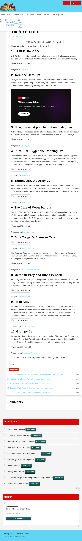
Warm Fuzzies (18, 15)
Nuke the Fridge (28, 326)
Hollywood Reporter (29, 353)
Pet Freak (17, 37)
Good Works (30, 15)
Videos (46, 15)
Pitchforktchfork (28, 248)
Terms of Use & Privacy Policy (14, 537)
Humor (9, 15)
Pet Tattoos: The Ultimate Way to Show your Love (26, 379)
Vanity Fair (26, 175)
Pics (62, 15)
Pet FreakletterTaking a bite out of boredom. (18, 508)
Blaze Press (26, 202)
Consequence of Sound (31, 270)
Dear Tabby (55, 15)
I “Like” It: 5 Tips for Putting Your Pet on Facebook (26, 383)
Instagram (26, 146)
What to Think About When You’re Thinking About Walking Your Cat (32, 374)
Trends (39, 15)
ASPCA (25, 70)
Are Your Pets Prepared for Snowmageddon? (24, 392)
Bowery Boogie (28, 232)
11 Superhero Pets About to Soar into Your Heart (25, 388)
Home (3, 15)
